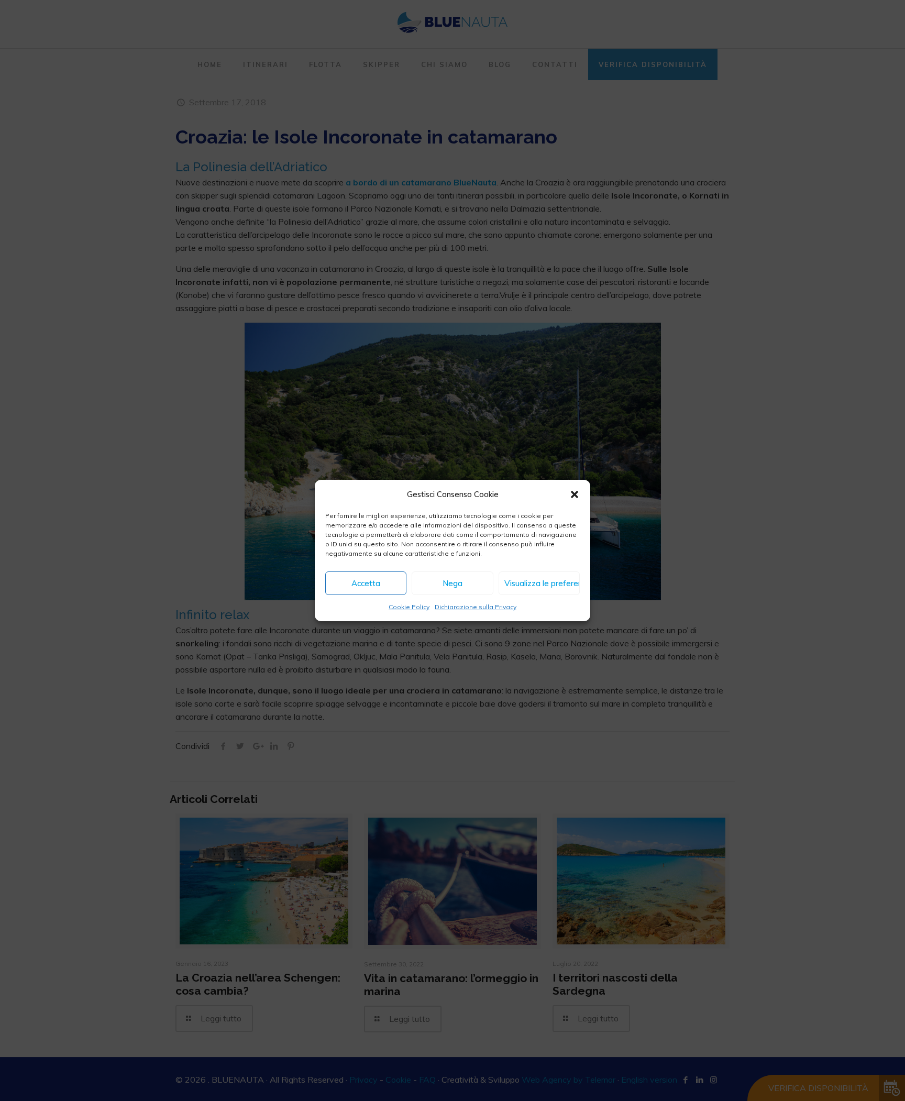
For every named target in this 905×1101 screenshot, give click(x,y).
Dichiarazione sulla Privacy (475, 607)
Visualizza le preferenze (542, 583)
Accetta (365, 583)
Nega (452, 583)
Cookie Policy (409, 607)
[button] (574, 494)
